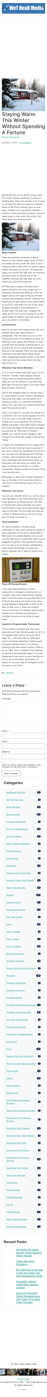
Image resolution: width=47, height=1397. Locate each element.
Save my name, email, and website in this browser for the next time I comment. (21, 766)
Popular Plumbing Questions (19, 1056)
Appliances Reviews (15, 792)
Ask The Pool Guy (14, 799)
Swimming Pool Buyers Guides (20, 1110)
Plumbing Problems (15, 990)
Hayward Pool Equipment (18, 873)
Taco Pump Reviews (15, 1175)
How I (9, 924)
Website (5, 752)
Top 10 (9, 1204)
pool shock (11, 1041)
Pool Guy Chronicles (16, 1027)
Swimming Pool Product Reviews (17, 1159)
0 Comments (25, 142)
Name (5, 731)
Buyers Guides (13, 814)
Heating (10, 895)
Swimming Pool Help (16, 1143)
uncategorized (13, 1212)
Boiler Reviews (13, 807)
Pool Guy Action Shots (17, 1019)
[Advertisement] (23, 48)
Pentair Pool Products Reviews (20, 968)
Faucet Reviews (13, 851)
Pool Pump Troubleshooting (19, 1034)
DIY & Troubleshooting (17, 829)
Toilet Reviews (13, 1190)
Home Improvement (15, 909)
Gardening (11, 865)
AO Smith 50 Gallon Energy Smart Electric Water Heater (29, 1252)
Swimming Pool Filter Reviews (20, 1135)
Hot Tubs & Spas (14, 917)
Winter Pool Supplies (16, 1226)
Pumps (9, 1078)
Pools (9, 1049)
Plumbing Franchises (16, 983)
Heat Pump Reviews (15, 887)
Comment (6, 699)
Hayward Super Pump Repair (20, 880)
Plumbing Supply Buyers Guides (21, 1005)
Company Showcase (16, 821)
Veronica (9, 672)
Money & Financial (10, 137)
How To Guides (13, 946)
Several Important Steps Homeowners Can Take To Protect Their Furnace (28, 1298)
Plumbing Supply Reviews (18, 1012)
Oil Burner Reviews (15, 961)
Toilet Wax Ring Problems (25, 1263)
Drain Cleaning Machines (18, 843)
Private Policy (23, 1379)
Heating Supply (13, 902)
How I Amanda (13, 931)
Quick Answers (13, 1085)
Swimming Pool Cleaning (18, 1128)
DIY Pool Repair (13, 836)
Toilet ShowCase (14, 1197)
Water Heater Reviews (16, 1219)
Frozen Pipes (12, 858)
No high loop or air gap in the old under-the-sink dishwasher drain (29, 1272)
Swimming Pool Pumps (17, 1168)
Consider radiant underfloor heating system (27, 1284)
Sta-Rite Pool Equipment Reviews (18, 1102)
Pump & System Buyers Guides (20, 1063)
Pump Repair (12, 1071)
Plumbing (10, 975)
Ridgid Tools (12, 1093)
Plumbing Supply (14, 997)
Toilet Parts (11, 1182)
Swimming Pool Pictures (17, 1150)
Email (5, 741)
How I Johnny (12, 939)
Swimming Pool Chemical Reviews (18, 1119)
